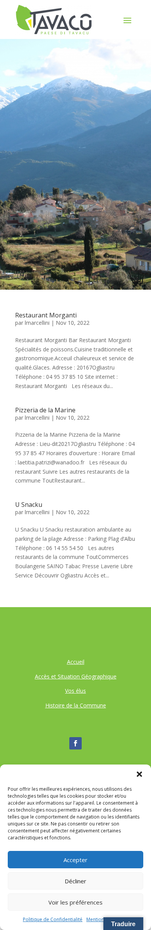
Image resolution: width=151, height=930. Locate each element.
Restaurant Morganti (46, 315)
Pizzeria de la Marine (45, 410)
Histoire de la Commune (75, 705)
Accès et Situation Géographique (76, 676)
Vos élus (75, 690)
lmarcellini (37, 322)
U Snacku (28, 504)
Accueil (75, 661)
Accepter (75, 860)
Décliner (75, 881)
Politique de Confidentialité (52, 919)
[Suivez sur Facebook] (75, 743)
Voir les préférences (75, 902)
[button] (139, 774)
